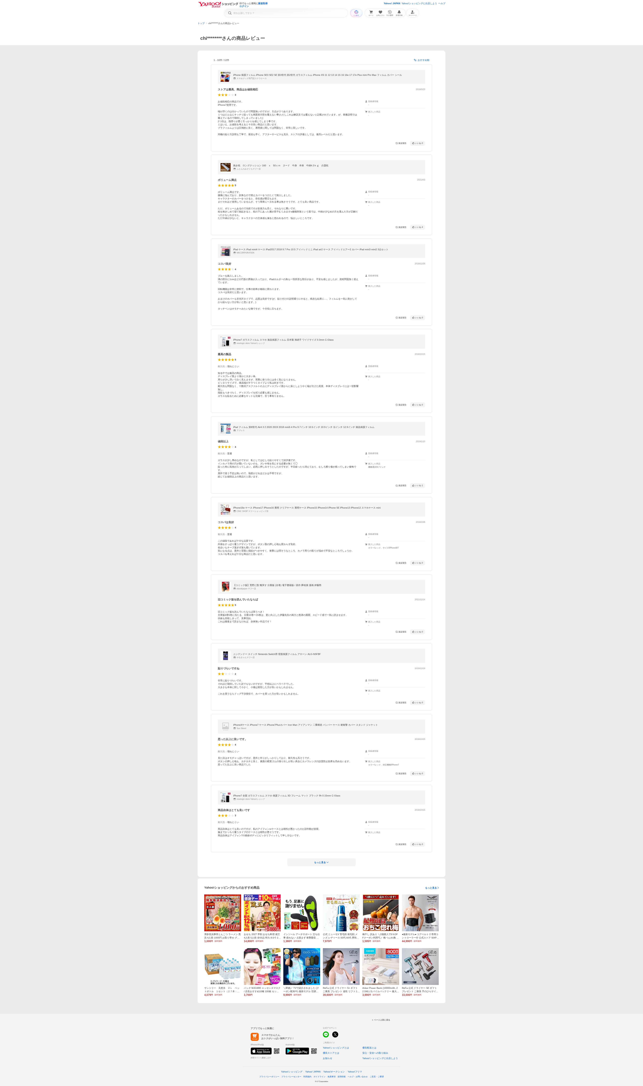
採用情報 (342, 1076)
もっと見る (431, 887)
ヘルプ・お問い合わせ (358, 1076)
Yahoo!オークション (334, 1071)
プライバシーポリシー (269, 1076)
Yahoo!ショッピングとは (336, 1047)
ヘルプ (441, 3)
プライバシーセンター (291, 1076)
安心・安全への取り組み (375, 1053)
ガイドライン (319, 1076)
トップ (201, 23)
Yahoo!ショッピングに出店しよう (419, 3)
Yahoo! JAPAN (392, 3)
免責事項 (332, 1076)
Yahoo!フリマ (355, 1071)
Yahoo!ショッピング (291, 1071)
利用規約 (307, 1076)
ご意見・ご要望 (377, 1076)
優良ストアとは (331, 1053)
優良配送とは (369, 1047)
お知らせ (327, 1058)
